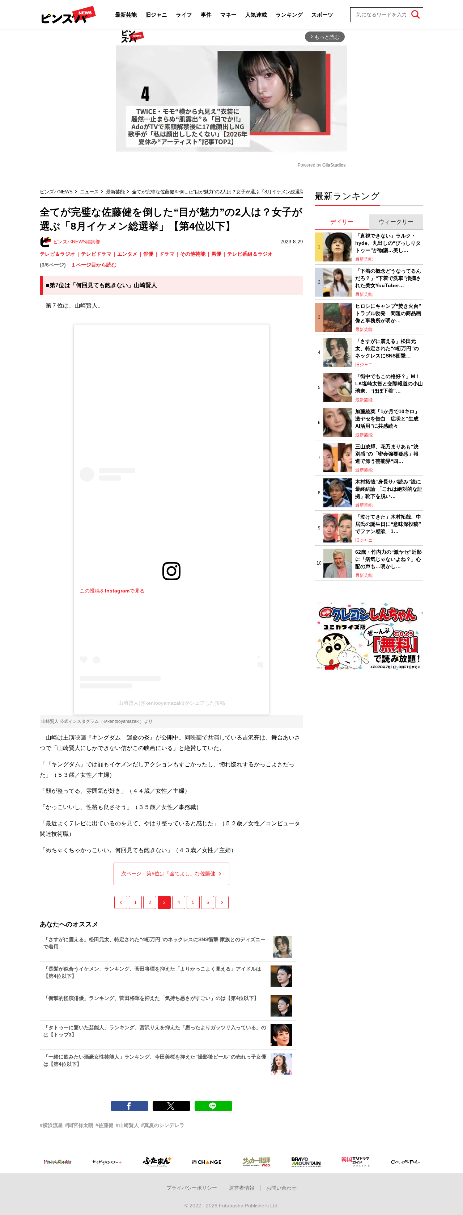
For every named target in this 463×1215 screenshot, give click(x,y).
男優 (216, 254)
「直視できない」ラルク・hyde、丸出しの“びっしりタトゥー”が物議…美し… (388, 243)
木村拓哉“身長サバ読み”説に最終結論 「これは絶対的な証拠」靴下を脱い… (388, 489)
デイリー (341, 222)
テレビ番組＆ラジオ (250, 254)
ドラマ (166, 254)
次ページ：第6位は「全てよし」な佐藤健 (168, 873)
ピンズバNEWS (56, 191)
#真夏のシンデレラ (162, 1125)
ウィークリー (396, 222)
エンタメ (127, 254)
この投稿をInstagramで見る (112, 591)
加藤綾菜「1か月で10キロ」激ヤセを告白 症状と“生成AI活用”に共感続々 (387, 418)
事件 (206, 15)
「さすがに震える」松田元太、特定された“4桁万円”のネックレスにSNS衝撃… (387, 348)
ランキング (289, 15)
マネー (228, 15)
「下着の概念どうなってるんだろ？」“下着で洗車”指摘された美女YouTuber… (388, 278)
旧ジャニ (156, 15)
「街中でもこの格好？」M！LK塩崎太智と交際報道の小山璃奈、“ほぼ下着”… (389, 383)
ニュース (89, 191)
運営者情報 (241, 1188)
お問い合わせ (281, 1188)
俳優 (148, 254)
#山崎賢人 (127, 1125)
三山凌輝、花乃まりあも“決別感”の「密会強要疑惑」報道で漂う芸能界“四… (387, 454)
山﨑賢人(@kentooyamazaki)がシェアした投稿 (171, 703)
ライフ (184, 15)
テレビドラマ (96, 254)
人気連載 (256, 15)
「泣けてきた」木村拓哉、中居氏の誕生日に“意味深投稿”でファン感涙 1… (388, 524)
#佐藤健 (104, 1125)
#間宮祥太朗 (79, 1125)
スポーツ (322, 15)
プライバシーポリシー (191, 1188)
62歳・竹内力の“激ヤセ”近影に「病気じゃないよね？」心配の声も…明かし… (388, 559)
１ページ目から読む (93, 265)
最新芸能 (126, 15)
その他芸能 (192, 254)
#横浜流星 (51, 1125)
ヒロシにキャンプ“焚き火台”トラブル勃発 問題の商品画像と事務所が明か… (388, 313)
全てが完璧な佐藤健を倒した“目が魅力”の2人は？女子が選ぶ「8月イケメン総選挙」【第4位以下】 (236, 191)
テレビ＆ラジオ (57, 254)
